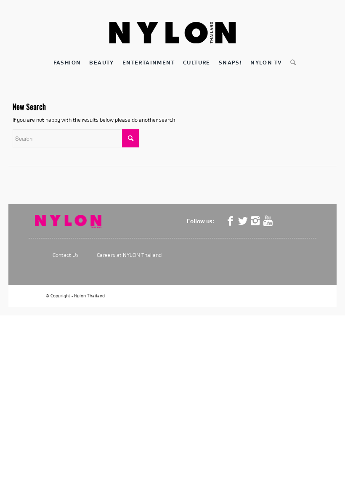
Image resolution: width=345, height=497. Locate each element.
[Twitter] (242, 221)
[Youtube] (268, 221)
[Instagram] (255, 221)
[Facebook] (230, 221)
